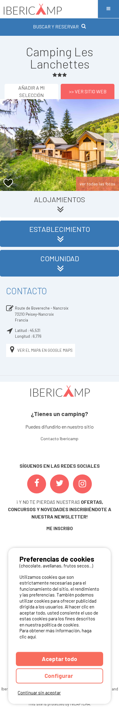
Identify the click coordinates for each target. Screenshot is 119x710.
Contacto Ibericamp (59, 438)
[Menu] (108, 9)
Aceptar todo (59, 658)
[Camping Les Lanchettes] (59, 145)
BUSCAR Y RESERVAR (56, 26)
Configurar (59, 675)
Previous (7, 144)
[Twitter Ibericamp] (59, 483)
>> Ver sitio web (87, 91)
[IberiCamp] (49, 9)
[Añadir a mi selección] (8, 183)
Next (111, 144)
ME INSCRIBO (59, 528)
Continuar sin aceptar (39, 692)
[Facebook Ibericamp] (36, 483)
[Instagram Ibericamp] (82, 483)
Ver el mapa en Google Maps (45, 350)
